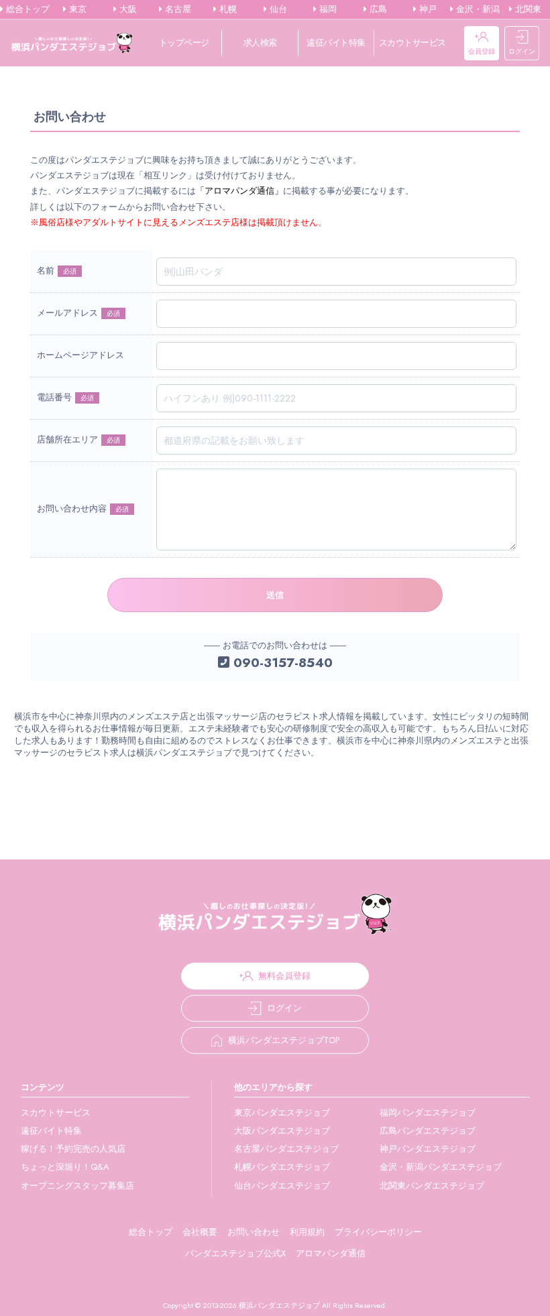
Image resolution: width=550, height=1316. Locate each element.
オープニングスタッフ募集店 (77, 1185)
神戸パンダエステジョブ (428, 1148)
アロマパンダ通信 (331, 1253)
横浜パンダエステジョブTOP (283, 1040)
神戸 (427, 9)
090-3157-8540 (281, 662)
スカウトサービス (412, 42)
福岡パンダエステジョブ (428, 1112)
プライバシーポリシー (378, 1231)
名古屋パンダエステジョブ (286, 1148)
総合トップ (26, 9)
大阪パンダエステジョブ (282, 1130)
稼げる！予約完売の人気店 (73, 1148)
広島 (377, 9)
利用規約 (307, 1231)
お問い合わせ (253, 1231)
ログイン (521, 51)
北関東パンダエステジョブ (432, 1185)
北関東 (526, 9)
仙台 (277, 9)
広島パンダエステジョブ (428, 1130)
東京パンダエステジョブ (282, 1112)
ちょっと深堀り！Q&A (65, 1166)
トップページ (184, 42)
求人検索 (260, 42)
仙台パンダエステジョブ (282, 1185)
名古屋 (176, 9)
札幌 (227, 9)
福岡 (327, 9)
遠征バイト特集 (336, 42)
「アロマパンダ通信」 (239, 190)
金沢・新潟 (476, 9)
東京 (76, 9)
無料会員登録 (284, 975)
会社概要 (199, 1231)
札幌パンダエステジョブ (282, 1166)
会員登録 (481, 51)
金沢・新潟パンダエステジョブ (441, 1166)
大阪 (127, 9)
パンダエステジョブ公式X (235, 1253)
